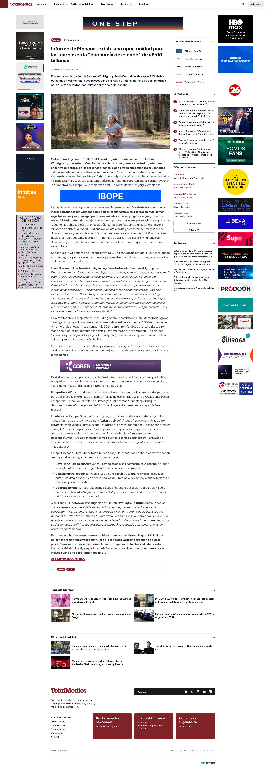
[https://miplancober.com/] (110, 366)
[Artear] (235, 272)
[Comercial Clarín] (235, 322)
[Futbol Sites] (235, 151)
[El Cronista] (235, 305)
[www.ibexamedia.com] (235, 222)
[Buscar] (243, 4)
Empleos (144, 4)
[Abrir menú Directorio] (115, 4)
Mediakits (58, 4)
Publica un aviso (194, 223)
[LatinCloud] (235, 372)
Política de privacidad (60, 750)
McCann (70, 569)
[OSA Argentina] (133, 23)
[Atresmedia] (235, 121)
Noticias (41, 4)
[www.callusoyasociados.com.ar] (235, 388)
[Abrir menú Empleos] (152, 4)
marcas (61, 569)
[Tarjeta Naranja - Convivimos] (235, 355)
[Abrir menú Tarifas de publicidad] (97, 4)
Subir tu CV (194, 230)
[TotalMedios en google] (198, 691)
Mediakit (55, 737)
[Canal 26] (235, 90)
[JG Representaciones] (235, 182)
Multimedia (126, 4)
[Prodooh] (235, 289)
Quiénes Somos (58, 721)
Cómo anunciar (58, 729)
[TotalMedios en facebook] (186, 691)
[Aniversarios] (30, 252)
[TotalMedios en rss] (210, 691)
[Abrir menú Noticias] (49, 4)
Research (56, 40)
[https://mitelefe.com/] (30, 137)
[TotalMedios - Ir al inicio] (21, 4)
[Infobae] (30, 198)
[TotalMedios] (73, 691)
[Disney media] (30, 106)
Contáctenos (57, 733)
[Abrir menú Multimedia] (135, 4)
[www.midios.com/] (30, 46)
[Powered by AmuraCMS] (208, 763)
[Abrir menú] (4, 4)
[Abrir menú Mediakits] (66, 4)
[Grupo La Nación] (30, 168)
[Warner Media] (235, 29)
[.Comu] (235, 59)
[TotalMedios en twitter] (192, 691)
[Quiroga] (235, 338)
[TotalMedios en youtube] (204, 691)
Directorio (107, 4)
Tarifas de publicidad (82, 4)
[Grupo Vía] (235, 255)
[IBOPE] (110, 196)
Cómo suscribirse (59, 725)
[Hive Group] (235, 205)
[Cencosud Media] (30, 76)
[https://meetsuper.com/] (235, 239)
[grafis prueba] (30, 22)
